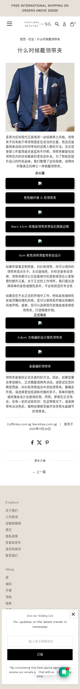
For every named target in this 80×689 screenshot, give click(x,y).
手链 (9, 590)
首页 (23, 39)
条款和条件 (13, 542)
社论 (31, 39)
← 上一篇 (39, 472)
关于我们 (12, 510)
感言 (9, 530)
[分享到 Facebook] (33, 443)
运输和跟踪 (13, 523)
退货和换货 (13, 549)
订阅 (40, 654)
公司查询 (12, 517)
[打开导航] (10, 24)
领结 (9, 597)
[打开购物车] (72, 24)
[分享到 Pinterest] (47, 443)
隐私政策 (12, 536)
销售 (9, 603)
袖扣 (9, 584)
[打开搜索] (57, 24)
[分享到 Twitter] (40, 443)
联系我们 (12, 555)
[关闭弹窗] (73, 614)
